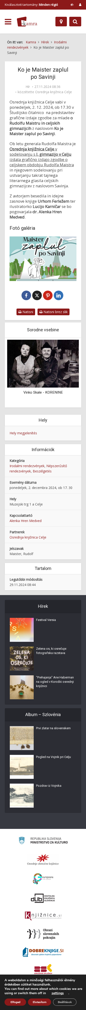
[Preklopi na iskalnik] (75, 21)
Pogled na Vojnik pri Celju (53, 757)
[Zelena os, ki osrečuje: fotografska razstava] (22, 659)
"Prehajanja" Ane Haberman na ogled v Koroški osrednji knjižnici (55, 682)
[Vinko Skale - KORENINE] (43, 363)
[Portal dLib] (43, 898)
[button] (67, 373)
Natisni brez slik (55, 312)
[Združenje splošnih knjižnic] (43, 970)
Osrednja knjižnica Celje (53, 92)
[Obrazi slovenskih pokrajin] (43, 934)
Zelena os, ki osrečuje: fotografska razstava (51, 651)
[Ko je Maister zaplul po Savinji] (43, 258)
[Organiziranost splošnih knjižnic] (43, 860)
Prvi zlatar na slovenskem (53, 728)
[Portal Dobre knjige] (43, 952)
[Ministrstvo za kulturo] (43, 841)
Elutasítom (39, 1002)
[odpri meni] (8, 22)
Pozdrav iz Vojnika (48, 785)
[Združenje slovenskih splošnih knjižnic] (43, 916)
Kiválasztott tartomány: (31, 4)
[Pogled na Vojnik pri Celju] (22, 767)
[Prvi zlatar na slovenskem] (22, 738)
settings (58, 993)
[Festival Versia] (22, 630)
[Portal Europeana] (43, 879)
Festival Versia (46, 620)
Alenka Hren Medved (26, 520)
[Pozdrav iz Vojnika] (22, 796)
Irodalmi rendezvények (27, 466)
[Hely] (61, 21)
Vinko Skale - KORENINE (43, 392)
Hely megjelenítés (23, 433)
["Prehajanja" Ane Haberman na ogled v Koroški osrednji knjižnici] (22, 687)
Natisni (27, 312)
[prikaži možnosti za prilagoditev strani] (72, 4)
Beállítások (65, 1002)
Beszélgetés (42, 471)
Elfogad (15, 1002)
